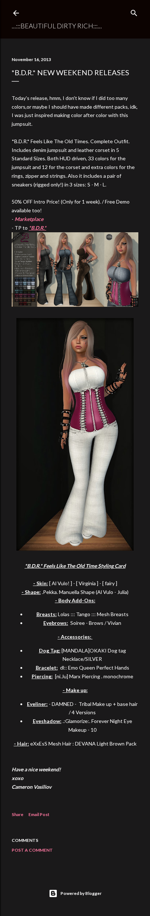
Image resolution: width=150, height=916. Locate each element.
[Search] (134, 11)
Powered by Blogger (81, 893)
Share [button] (17, 814)
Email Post (39, 814)
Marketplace (29, 219)
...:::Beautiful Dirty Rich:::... (57, 26)
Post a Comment (32, 850)
